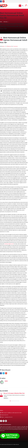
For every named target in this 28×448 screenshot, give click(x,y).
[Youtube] (3, 1)
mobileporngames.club (9, 243)
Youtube (6, 421)
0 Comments (15, 46)
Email (6, 373)
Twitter (3, 373)
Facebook (1, 373)
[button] (9, 401)
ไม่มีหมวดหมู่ (9, 46)
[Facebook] (1, 1)
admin (4, 46)
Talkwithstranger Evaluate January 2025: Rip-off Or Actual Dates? (16, 393)
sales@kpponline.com (8, 417)
